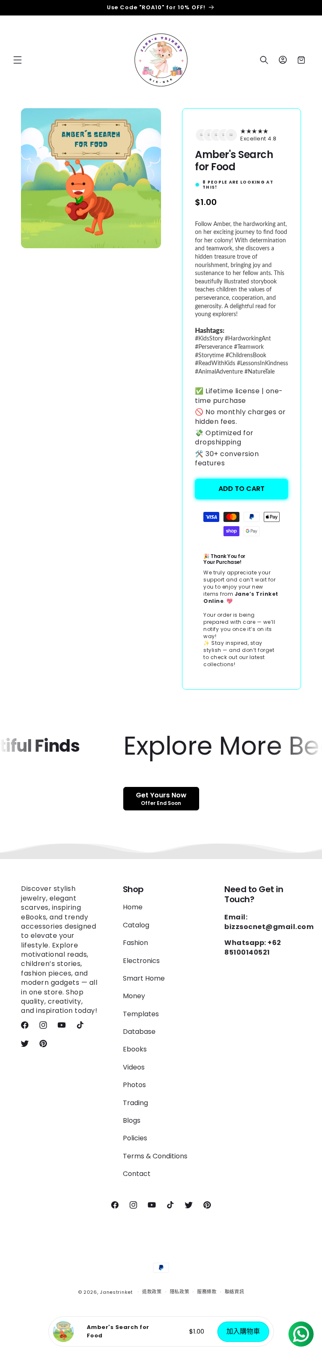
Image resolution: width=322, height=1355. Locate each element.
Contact (137, 1173)
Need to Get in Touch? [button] (253, 894)
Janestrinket (116, 1292)
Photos (134, 1085)
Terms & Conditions (155, 1156)
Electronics (141, 961)
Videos (134, 1067)
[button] (17, 60)
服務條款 (207, 1291)
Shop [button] (133, 889)
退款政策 (152, 1291)
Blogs (131, 1120)
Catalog (136, 925)
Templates (141, 1014)
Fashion (135, 942)
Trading (135, 1103)
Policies (135, 1138)
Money (134, 996)
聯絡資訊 (234, 1291)
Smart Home (144, 978)
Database (139, 1031)
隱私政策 (180, 1291)
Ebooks (135, 1049)
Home (133, 907)
